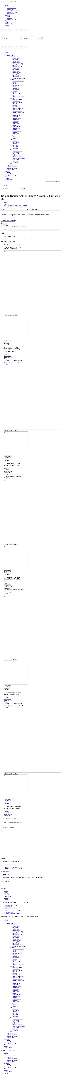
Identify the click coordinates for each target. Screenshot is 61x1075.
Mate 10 (15, 105)
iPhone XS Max (17, 126)
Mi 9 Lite (15, 84)
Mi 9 (14, 82)
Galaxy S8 (16, 75)
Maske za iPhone (8, 906)
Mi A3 (15, 91)
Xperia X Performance (19, 158)
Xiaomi (12, 79)
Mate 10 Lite (16, 106)
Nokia (11, 135)
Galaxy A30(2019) (18, 64)
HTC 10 (15, 144)
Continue (15, 315)
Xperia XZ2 (16, 155)
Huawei (12, 98)
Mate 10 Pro (16, 104)
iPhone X (15, 122)
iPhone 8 (15, 125)
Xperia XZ (16, 159)
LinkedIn (11, 226)
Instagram (8, 871)
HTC (11, 139)
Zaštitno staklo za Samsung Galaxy (12, 910)
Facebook (3, 226)
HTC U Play (16, 142)
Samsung (12, 56)
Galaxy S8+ (16, 74)
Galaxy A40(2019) (18, 66)
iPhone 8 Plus (16, 124)
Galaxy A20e (16, 62)
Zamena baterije (9, 23)
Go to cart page (8, 315)
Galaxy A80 (16, 68)
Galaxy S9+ (16, 69)
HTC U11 (15, 141)
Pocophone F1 (17, 94)
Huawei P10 (16, 109)
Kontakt (7, 22)
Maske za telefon (53, 181)
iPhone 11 (15, 116)
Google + (16, 226)
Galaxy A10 (16, 61)
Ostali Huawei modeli (18, 112)
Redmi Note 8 (16, 88)
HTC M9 (15, 146)
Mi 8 (14, 92)
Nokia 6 (15, 136)
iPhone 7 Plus (16, 128)
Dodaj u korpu (4, 223)
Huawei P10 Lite (17, 111)
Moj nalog (7, 15)
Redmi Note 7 (16, 89)
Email (24, 226)
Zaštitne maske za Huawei (10, 908)
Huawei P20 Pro (17, 99)
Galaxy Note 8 (17, 72)
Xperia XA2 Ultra (17, 151)
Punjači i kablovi (11, 9)
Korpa (8, 16)
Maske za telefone (11, 8)
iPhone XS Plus (17, 118)
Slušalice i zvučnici (12, 12)
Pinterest (21, 226)
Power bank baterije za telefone (12, 913)
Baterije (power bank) (12, 11)
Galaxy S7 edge (17, 76)
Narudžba (9, 18)
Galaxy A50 (16, 65)
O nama (6, 891)
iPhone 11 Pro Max (18, 115)
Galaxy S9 (16, 71)
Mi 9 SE (15, 86)
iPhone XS (16, 119)
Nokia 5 (15, 138)
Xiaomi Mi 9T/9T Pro (18, 81)
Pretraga (6, 898)
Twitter (7, 226)
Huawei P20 (16, 101)
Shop (6, 6)
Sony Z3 (15, 162)
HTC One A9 (16, 145)
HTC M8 (15, 148)
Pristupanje (6, 899)
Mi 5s (14, 95)
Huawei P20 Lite (17, 102)
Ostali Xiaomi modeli (18, 96)
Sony (11, 149)
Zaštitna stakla (10, 13)
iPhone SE (16, 134)
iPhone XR (16, 121)
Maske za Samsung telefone (11, 905)
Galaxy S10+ (16, 58)
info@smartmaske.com (16, 867)
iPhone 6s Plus (17, 131)
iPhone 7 (15, 129)
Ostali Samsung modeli (19, 78)
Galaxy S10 (16, 59)
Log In (7, 25)
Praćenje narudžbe (11, 19)
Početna (6, 5)
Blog (6, 21)
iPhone (12, 114)
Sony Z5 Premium (18, 156)
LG (11, 164)
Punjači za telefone (8, 912)
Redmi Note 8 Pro (17, 85)
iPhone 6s (15, 132)
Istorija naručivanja (8, 896)
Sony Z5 (15, 161)
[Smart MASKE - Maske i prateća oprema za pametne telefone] (14, 32)
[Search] (41, 38)
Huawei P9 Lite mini (18, 108)
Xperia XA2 (16, 152)
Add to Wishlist (4, 225)
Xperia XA (16, 154)
